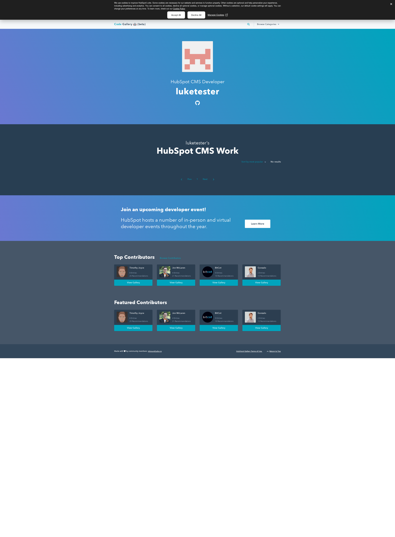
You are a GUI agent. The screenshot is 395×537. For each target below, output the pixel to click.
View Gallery (133, 282)
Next (205, 179)
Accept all (176, 14)
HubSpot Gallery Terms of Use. (249, 351)
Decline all (196, 14)
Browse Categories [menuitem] (266, 24)
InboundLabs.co (155, 351)
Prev (189, 179)
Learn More (257, 223)
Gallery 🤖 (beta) (130, 24)
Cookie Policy (179, 8)
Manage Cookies (216, 14)
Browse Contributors (170, 258)
